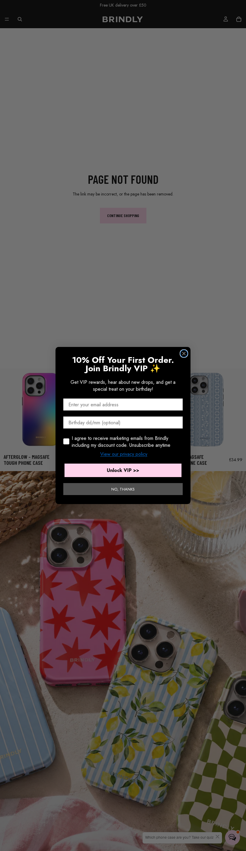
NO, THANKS (123, 489)
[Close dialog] (184, 353)
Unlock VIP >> (123, 470)
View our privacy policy (123, 454)
